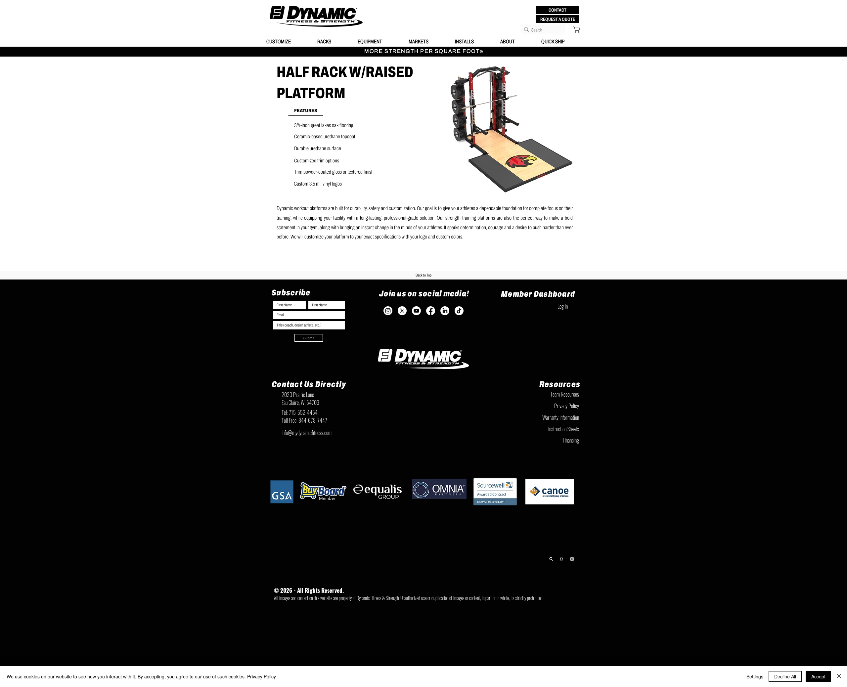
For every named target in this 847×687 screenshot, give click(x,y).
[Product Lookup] (551, 558)
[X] (402, 310)
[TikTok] (459, 310)
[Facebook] (430, 310)
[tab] (306, 110)
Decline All (785, 676)
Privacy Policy (261, 676)
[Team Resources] (561, 559)
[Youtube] (416, 310)
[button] (557, 10)
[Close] (839, 676)
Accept (818, 676)
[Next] (571, 558)
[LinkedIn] (444, 310)
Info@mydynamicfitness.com (307, 433)
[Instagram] (387, 310)
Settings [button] (754, 676)
